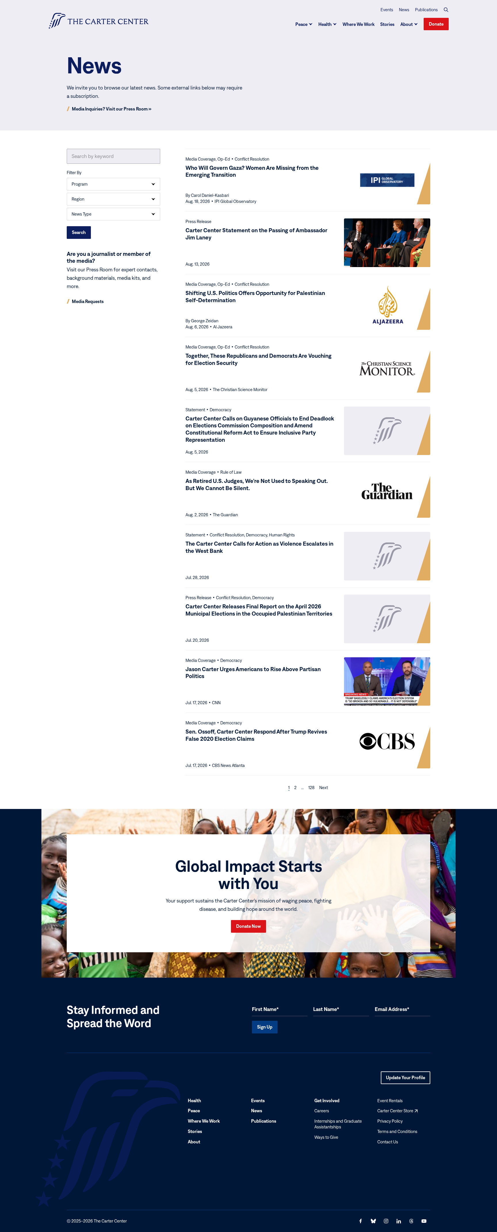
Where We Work (358, 24)
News (404, 9)
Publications (426, 9)
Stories (387, 24)
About (406, 24)
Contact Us (387, 1141)
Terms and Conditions (397, 1131)
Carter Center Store (397, 1111)
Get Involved (326, 1100)
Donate (436, 23)
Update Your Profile (405, 1079)
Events (387, 9)
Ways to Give (326, 1137)
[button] (446, 9)
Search (79, 232)
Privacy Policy (390, 1121)
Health (325, 24)
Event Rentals (390, 1100)
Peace (301, 24)
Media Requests (88, 301)
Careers (321, 1111)
